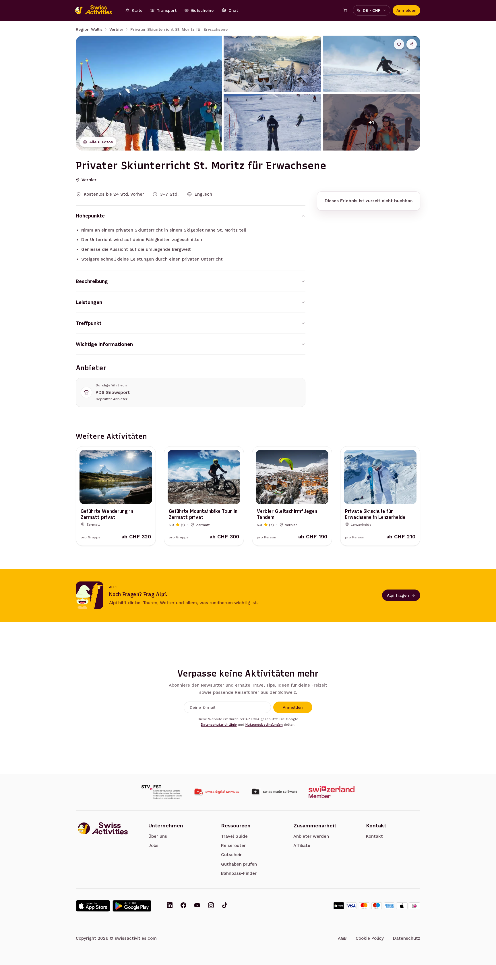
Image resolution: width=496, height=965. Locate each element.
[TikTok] (224, 905)
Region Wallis (89, 29)
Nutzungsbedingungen (264, 725)
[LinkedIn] (169, 905)
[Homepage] (96, 10)
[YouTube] (197, 905)
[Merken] (399, 44)
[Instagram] (211, 905)
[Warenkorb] (345, 10)
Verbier (116, 29)
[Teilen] (411, 44)
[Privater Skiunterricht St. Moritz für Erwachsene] (149, 93)
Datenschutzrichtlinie (219, 725)
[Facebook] (183, 905)
